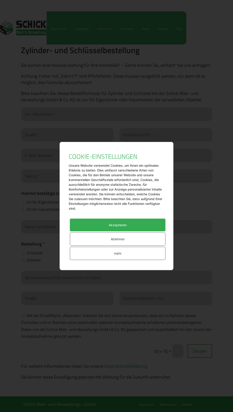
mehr (118, 253)
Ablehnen (118, 239)
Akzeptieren (118, 225)
